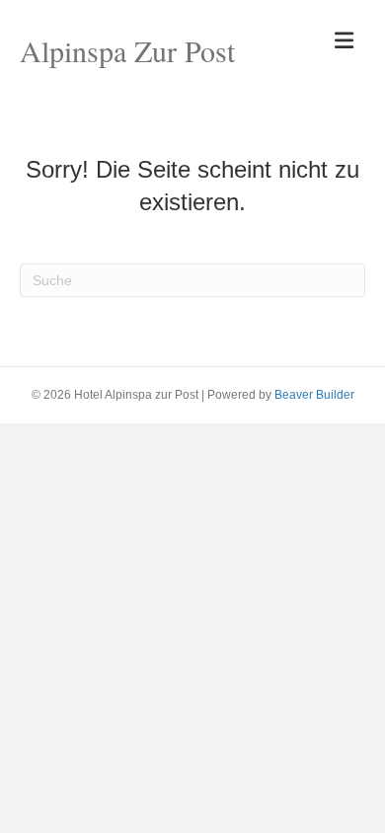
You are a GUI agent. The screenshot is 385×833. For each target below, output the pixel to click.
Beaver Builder (314, 395)
